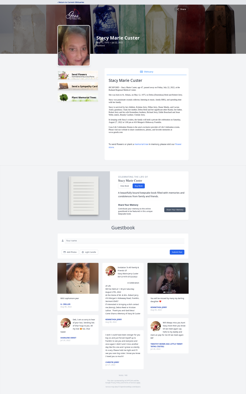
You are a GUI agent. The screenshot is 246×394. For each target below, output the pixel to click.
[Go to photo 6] (171, 292)
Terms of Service (130, 383)
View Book (124, 186)
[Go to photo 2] (165, 292)
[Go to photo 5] (170, 292)
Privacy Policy (116, 383)
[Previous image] (150, 278)
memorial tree (141, 144)
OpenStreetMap (125, 387)
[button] (78, 278)
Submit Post (177, 252)
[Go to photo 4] (168, 292)
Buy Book (139, 186)
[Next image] (186, 278)
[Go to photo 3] (167, 292)
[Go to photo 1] (164, 292)
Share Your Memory (174, 209)
